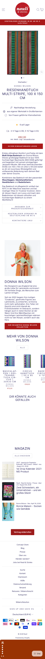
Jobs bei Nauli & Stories (22, 562)
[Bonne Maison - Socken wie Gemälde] (8, 512)
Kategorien (22, 595)
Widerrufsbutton (22, 602)
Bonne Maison (21, 503)
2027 (18, 462)
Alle (22, 348)
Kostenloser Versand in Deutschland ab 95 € (22, 214)
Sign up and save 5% (22, 609)
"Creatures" (10, 299)
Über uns (22, 555)
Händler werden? (23, 559)
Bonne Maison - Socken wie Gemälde (29, 507)
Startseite (22, 82)
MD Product (28, 464)
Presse (34, 483)
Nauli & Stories (26, 483)
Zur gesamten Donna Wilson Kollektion (22, 326)
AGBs (22, 580)
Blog (22, 548)
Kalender (19, 464)
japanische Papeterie (28, 462)
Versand (22, 587)
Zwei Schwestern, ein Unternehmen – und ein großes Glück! (28, 490)
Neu (29, 503)
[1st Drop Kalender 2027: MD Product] (8, 471)
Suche (22, 570)
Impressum (22, 577)
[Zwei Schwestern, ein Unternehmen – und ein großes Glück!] (8, 491)
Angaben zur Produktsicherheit (22, 208)
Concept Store (22, 545)
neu (40, 464)
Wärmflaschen (25, 313)
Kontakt (22, 573)
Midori (35, 464)
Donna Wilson (22, 86)
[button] (22, 649)
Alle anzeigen (22, 456)
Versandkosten (29, 139)
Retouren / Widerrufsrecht (22, 591)
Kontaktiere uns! (22, 220)
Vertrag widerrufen (22, 532)
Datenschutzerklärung (23, 584)
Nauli (18, 483)
